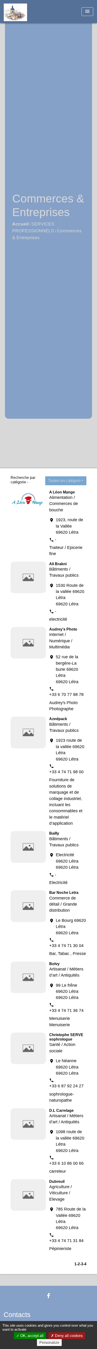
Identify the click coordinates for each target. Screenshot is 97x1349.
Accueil (20, 223)
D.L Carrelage (61, 1110)
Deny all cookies (68, 1336)
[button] (65, 480)
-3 (81, 1264)
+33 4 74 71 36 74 (66, 1010)
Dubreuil (57, 1181)
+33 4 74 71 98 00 (66, 771)
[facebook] (48, 1296)
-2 (78, 1264)
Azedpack (58, 719)
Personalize (49, 1343)
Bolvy (54, 964)
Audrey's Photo (63, 629)
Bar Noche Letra (63, 893)
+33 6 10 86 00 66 (66, 1163)
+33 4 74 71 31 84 (66, 1240)
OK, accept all (31, 1336)
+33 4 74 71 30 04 (66, 945)
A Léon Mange (62, 492)
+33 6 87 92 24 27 (66, 1086)
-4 (84, 1264)
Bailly (54, 833)
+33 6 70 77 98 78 (66, 694)
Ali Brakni (58, 564)
